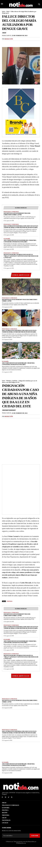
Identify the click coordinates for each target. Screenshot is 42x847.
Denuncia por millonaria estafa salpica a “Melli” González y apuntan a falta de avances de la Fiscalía (21, 256)
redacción (9, 39)
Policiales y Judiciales (11, 211)
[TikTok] (9, 797)
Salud (7, 11)
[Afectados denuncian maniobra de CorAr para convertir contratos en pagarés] (21, 350)
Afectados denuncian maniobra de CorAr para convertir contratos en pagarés (20, 241)
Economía (7, 238)
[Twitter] (9, 43)
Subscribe (34, 835)
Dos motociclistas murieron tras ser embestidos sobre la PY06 (17, 213)
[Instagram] (5, 797)
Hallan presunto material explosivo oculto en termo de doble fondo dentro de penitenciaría (21, 226)
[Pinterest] (13, 43)
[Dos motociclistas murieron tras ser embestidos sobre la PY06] (21, 287)
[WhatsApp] (18, 43)
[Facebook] (4, 43)
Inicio (3, 11)
